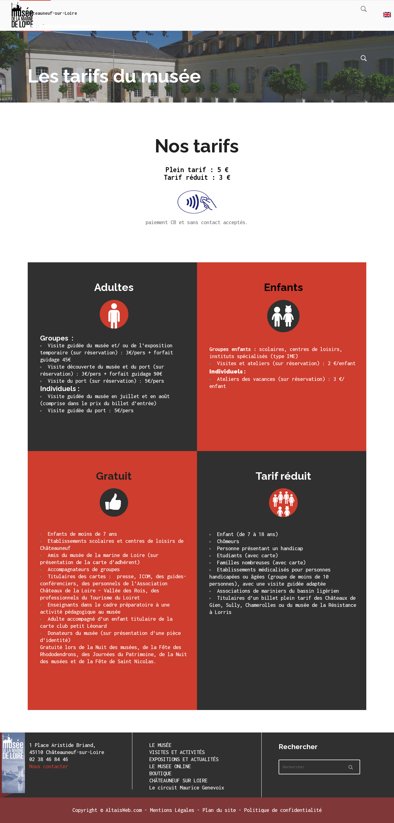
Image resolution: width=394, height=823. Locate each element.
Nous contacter (48, 766)
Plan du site (219, 810)
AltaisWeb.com (124, 810)
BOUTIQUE (160, 773)
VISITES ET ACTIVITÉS (177, 752)
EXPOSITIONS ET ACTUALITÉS (184, 759)
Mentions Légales (172, 810)
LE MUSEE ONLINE (170, 766)
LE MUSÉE (160, 745)
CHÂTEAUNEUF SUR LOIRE (178, 780)
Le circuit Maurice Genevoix (186, 788)
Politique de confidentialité (283, 810)
